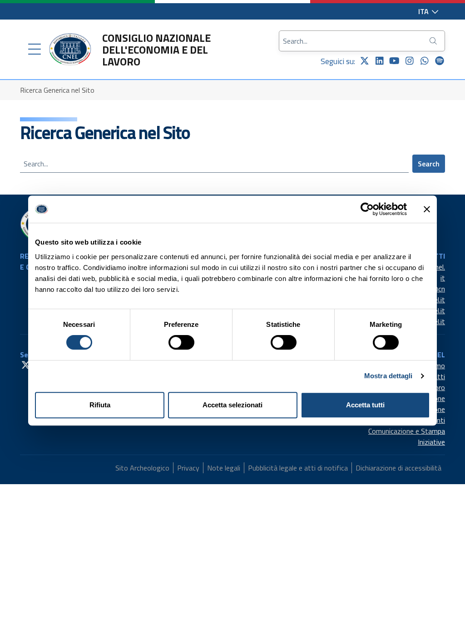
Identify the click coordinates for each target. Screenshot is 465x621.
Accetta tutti (365, 405)
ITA (424, 11)
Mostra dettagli (388, 376)
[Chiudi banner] (427, 209)
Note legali (223, 467)
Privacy (188, 467)
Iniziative (431, 441)
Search (429, 163)
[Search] (434, 41)
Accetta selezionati (232, 405)
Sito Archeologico (142, 467)
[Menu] (34, 49)
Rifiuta (99, 405)
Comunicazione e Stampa (406, 431)
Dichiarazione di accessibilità (398, 467)
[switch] (181, 342)
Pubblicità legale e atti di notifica (298, 467)
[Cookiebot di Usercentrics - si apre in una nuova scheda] (367, 209)
